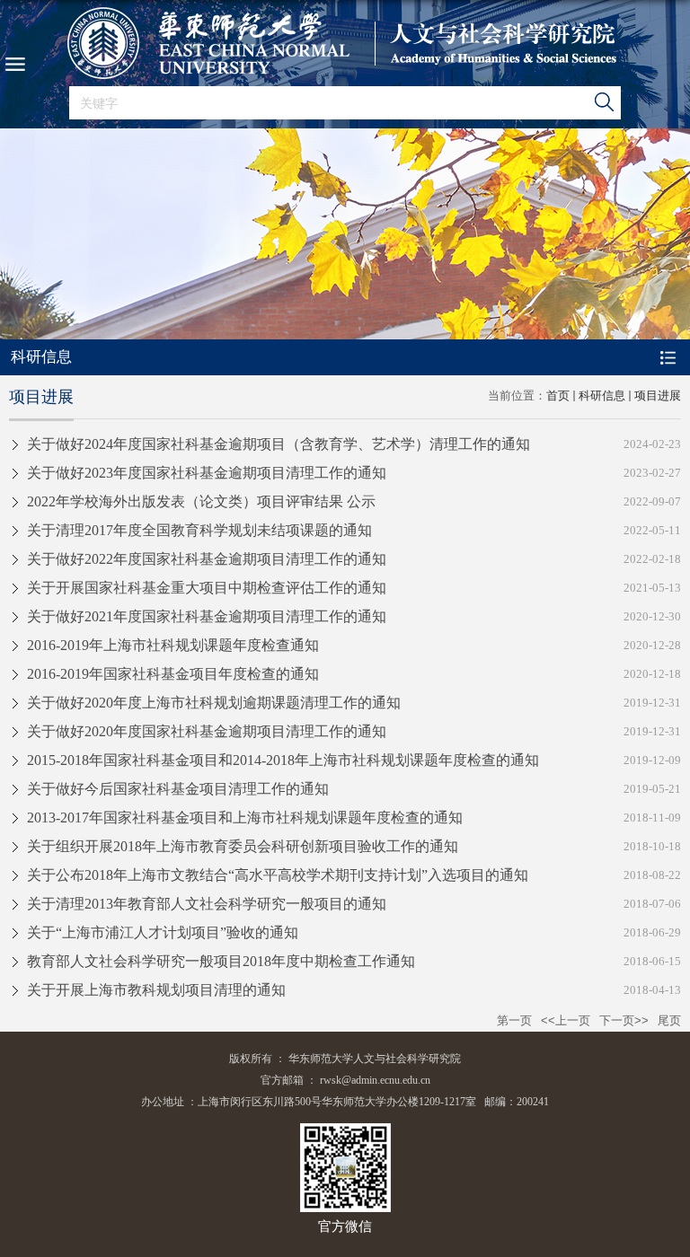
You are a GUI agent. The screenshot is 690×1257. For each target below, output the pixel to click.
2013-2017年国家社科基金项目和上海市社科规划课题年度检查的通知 (245, 817)
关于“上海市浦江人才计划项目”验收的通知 (162, 932)
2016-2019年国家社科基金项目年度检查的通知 (173, 673)
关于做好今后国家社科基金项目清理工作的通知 (178, 788)
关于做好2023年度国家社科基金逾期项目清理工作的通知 (206, 472)
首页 (558, 395)
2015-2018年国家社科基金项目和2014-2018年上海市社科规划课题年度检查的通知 (283, 760)
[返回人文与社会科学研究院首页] (345, 43)
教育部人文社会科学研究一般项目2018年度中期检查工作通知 (221, 961)
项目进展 (657, 395)
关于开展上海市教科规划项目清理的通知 (156, 990)
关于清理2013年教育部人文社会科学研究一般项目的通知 (206, 903)
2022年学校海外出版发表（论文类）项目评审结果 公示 (201, 501)
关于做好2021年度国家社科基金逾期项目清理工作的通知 (206, 616)
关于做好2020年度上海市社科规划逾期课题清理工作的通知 (214, 702)
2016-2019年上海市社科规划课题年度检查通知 (173, 645)
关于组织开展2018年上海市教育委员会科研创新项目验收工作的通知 (242, 846)
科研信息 (602, 395)
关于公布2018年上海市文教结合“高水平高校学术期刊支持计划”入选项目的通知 (277, 875)
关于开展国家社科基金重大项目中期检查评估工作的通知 (206, 587)
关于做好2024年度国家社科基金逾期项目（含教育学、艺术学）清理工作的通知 (278, 444)
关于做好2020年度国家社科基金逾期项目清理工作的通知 (206, 731)
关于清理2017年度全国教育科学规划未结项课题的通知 (199, 530)
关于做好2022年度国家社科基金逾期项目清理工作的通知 (206, 559)
